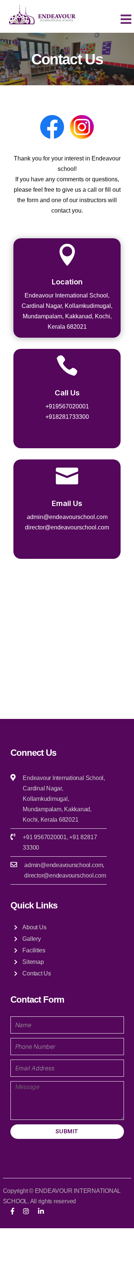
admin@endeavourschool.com (63, 865)
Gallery (31, 939)
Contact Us (36, 973)
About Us (34, 927)
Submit (67, 1131)
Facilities (33, 950)
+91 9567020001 (45, 837)
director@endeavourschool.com (65, 875)
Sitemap (33, 962)
